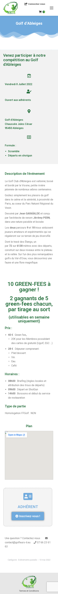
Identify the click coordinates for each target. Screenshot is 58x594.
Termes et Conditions (29, 591)
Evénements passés (27, 560)
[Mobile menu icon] (51, 8)
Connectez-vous (36, 4)
